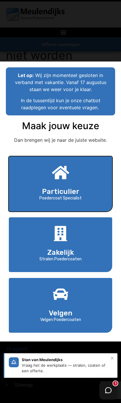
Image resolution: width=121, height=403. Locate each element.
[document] (60, 201)
